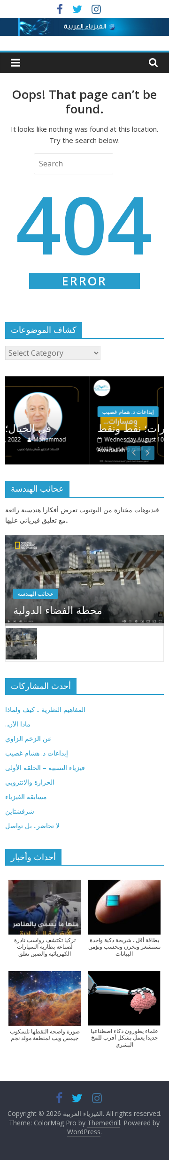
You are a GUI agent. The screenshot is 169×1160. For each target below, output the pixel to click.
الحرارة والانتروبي (29, 782)
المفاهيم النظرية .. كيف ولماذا (45, 709)
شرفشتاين (19, 811)
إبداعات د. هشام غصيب (36, 752)
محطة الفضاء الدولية (57, 610)
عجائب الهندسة (36, 594)
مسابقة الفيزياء (26, 796)
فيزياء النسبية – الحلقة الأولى (45, 767)
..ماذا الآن (18, 723)
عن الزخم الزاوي (28, 738)
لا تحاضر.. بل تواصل (32, 825)
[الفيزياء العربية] (84, 23)
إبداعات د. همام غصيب (75, 412)
